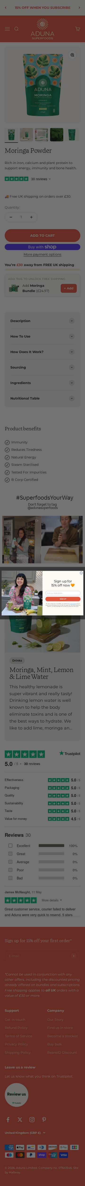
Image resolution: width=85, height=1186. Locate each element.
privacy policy (73, 603)
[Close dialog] (81, 572)
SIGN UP (63, 599)
